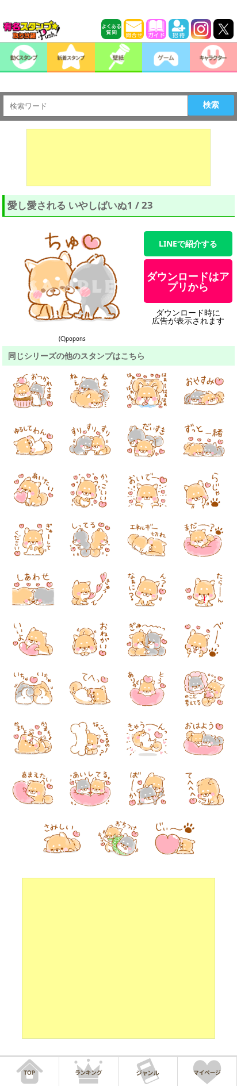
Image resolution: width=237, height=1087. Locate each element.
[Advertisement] (118, 157)
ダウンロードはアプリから (188, 281)
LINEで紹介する (188, 243)
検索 (211, 104)
